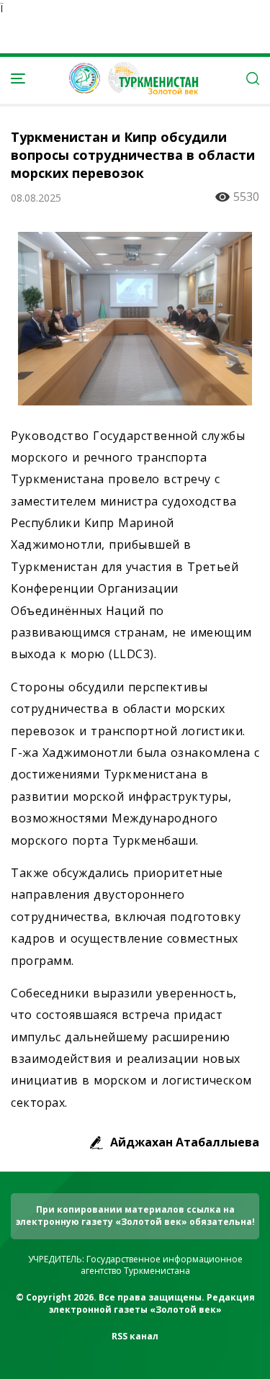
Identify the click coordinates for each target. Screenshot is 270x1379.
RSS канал (135, 1336)
